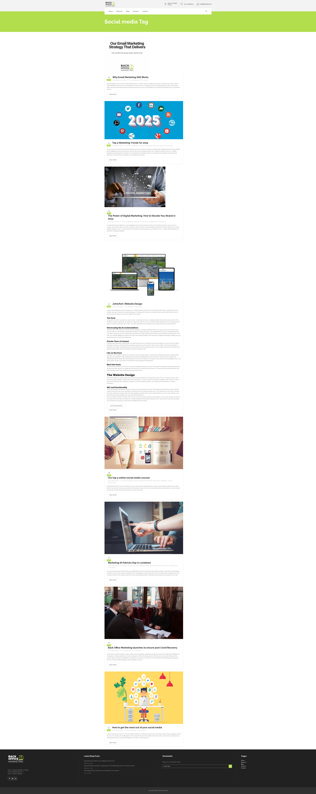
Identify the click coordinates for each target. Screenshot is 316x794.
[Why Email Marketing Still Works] (127, 54)
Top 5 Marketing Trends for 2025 (130, 142)
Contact (243, 768)
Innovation (136, 480)
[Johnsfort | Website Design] (144, 271)
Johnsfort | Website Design (127, 303)
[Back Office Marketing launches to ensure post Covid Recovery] (144, 612)
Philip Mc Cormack (121, 80)
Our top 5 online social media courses (129, 477)
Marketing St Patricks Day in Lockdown (129, 562)
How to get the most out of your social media (137, 727)
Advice (129, 145)
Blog (242, 764)
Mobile (147, 565)
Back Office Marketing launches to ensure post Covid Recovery (142, 647)
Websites (130, 306)
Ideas (130, 480)
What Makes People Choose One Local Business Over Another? (101, 770)
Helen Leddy (119, 145)
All (128, 480)
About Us (243, 762)
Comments (145, 80)
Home (242, 760)
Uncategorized (135, 80)
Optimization (141, 145)
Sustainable (149, 145)
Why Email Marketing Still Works (130, 77)
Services (243, 766)
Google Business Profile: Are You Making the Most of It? (99, 761)
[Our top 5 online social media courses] (144, 442)
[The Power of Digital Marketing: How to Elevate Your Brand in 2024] (135, 186)
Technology (156, 145)
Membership (148, 480)
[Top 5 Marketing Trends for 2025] (144, 120)
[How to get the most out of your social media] (144, 697)
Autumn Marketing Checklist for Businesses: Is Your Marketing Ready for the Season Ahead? (109, 765)
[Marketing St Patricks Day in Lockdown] (144, 527)
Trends (162, 145)
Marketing (134, 145)
